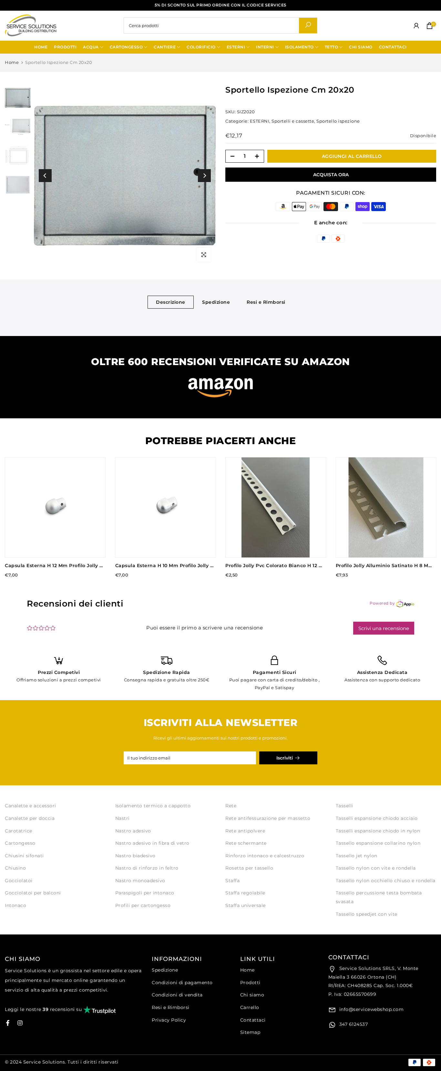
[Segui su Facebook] (8, 1023)
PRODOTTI (65, 47)
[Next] (204, 175)
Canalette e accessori (30, 806)
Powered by (382, 603)
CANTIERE (165, 47)
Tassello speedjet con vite (366, 914)
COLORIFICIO (201, 47)
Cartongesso (20, 843)
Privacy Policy (169, 1020)
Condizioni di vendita (177, 995)
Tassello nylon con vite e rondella (376, 868)
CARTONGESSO (126, 47)
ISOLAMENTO (299, 47)
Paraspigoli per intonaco (144, 893)
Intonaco (15, 905)
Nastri (122, 818)
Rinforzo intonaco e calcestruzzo (264, 856)
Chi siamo (252, 995)
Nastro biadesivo (135, 856)
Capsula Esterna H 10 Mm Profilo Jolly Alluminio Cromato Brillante (198, 565)
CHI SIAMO (361, 47)
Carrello (249, 1007)
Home (12, 62)
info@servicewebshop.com (371, 1009)
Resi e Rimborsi (266, 302)
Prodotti (250, 982)
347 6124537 (353, 1024)
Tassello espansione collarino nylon (378, 843)
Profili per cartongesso (143, 905)
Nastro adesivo (133, 831)
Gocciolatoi (19, 880)
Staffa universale (245, 905)
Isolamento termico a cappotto (153, 806)
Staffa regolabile (245, 893)
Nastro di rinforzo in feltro (147, 868)
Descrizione (170, 302)
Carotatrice (18, 831)
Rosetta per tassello (249, 868)
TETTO (331, 47)
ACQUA (91, 47)
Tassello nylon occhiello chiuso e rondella (386, 880)
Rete (230, 806)
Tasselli (344, 806)
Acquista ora (331, 175)
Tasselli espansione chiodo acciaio (377, 818)
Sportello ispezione (338, 121)
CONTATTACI (393, 47)
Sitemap (250, 1032)
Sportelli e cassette (293, 121)
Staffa (232, 880)
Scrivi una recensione (383, 628)
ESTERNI (236, 47)
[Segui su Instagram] (20, 1023)
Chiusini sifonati (24, 856)
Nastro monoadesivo (140, 880)
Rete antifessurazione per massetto (267, 818)
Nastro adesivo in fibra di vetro (152, 843)
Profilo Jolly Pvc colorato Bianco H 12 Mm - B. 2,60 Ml (290, 565)
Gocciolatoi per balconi (33, 893)
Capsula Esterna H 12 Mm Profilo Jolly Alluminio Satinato (75, 565)
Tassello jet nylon (356, 856)
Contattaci (253, 1020)
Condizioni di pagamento (182, 982)
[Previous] (45, 175)
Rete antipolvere (245, 831)
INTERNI (265, 47)
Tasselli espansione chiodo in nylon (378, 831)
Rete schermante (246, 843)
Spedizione (216, 302)
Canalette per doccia (30, 818)
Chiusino (15, 868)
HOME (40, 47)
